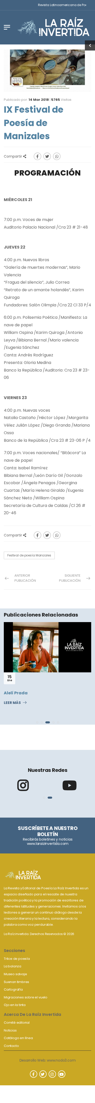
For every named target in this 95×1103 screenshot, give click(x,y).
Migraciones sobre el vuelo (25, 997)
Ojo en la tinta (15, 1004)
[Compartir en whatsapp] (57, 156)
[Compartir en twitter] (47, 156)
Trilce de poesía (17, 958)
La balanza (12, 966)
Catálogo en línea (18, 1038)
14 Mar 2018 (39, 99)
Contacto (11, 1045)
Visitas (61, 99)
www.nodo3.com (61, 1060)
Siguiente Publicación (70, 578)
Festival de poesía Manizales (29, 555)
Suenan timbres (16, 981)
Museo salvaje (15, 974)
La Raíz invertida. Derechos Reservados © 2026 (39, 934)
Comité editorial (17, 1022)
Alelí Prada (16, 693)
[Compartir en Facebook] (37, 156)
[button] (37, 722)
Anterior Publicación (25, 578)
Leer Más (12, 703)
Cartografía (13, 989)
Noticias (10, 1030)
